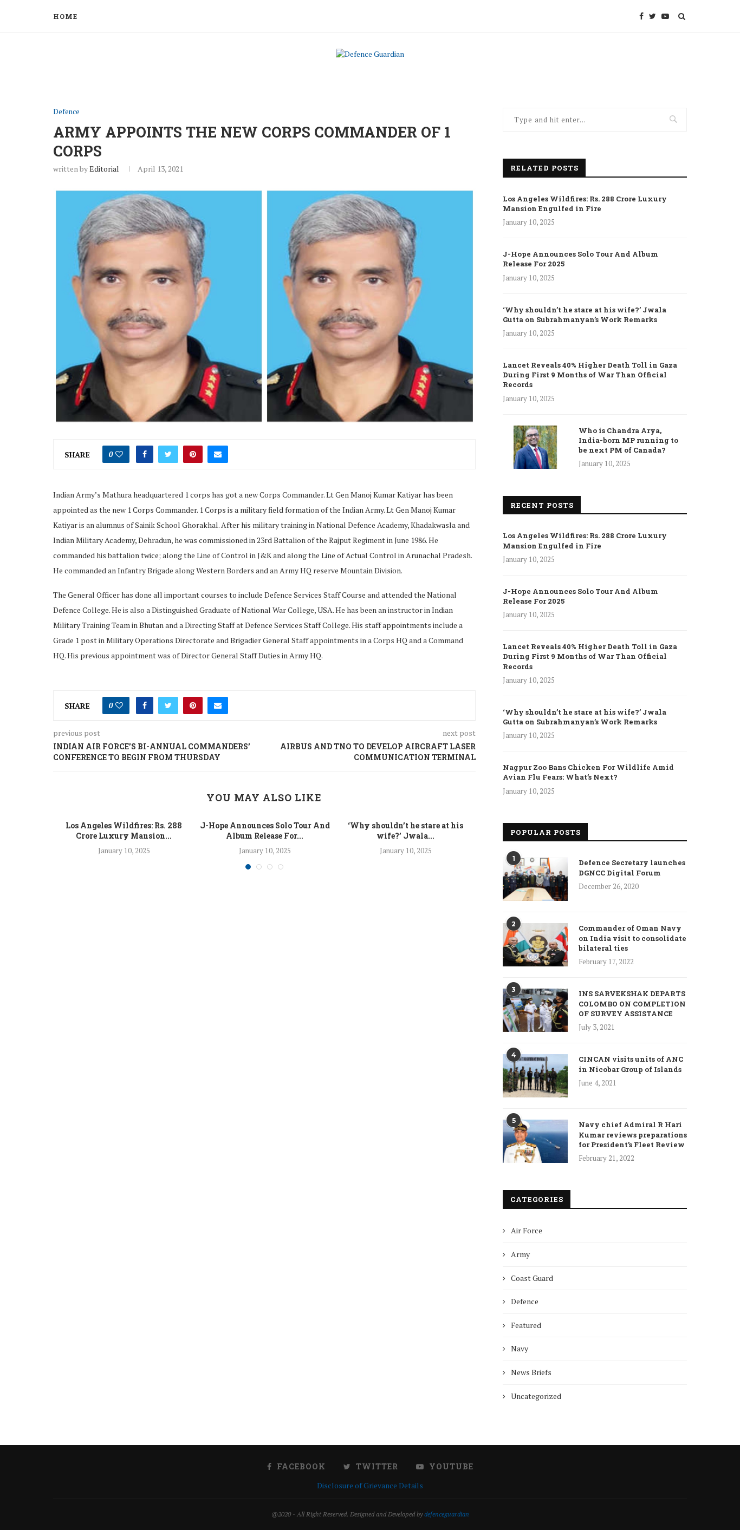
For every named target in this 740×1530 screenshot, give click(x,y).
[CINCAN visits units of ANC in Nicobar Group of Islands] (535, 1075)
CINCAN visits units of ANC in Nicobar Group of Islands (631, 1064)
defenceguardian (446, 1514)
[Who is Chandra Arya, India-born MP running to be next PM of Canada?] (535, 447)
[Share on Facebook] (144, 454)
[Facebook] (641, 16)
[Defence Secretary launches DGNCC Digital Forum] (535, 879)
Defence (66, 112)
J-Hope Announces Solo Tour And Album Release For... (265, 830)
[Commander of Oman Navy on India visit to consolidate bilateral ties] (535, 944)
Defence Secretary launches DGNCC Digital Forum (632, 867)
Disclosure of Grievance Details (370, 1485)
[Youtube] (665, 16)
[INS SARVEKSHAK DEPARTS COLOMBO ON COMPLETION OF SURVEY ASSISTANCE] (535, 1010)
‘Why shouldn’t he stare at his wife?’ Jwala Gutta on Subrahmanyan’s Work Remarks (584, 314)
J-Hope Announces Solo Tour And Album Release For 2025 (580, 259)
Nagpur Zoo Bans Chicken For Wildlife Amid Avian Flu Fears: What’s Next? (588, 772)
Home (65, 16)
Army (520, 1254)
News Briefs (531, 1372)
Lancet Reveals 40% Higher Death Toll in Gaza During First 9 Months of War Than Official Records (590, 374)
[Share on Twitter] (168, 454)
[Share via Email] (217, 454)
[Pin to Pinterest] (193, 454)
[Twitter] (652, 16)
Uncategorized (536, 1396)
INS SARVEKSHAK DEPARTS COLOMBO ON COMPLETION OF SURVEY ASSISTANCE (632, 1003)
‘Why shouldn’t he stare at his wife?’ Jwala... (405, 830)
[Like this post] (119, 454)
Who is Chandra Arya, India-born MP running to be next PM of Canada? (628, 440)
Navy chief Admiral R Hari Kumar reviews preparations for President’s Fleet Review (633, 1134)
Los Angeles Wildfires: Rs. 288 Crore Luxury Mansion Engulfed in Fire (585, 203)
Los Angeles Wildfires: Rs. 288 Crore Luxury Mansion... (124, 830)
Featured (526, 1325)
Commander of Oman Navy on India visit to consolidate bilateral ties (632, 937)
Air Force (526, 1230)
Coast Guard (532, 1278)
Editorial (104, 169)
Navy (519, 1348)
